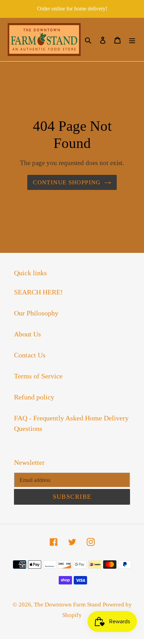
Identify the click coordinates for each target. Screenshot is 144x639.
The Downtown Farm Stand (67, 604)
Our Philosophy (36, 313)
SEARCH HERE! (38, 292)
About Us (27, 334)
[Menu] (132, 39)
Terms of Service (38, 376)
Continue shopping (66, 182)
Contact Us (29, 355)
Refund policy (34, 397)
